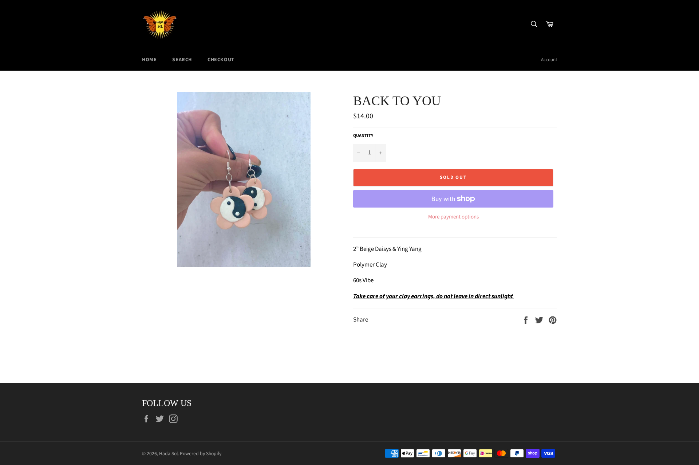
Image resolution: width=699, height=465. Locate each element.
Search (182, 59)
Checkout (221, 59)
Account (549, 59)
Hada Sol (168, 453)
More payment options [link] (453, 217)
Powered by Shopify (200, 453)
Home (149, 59)
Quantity (363, 136)
